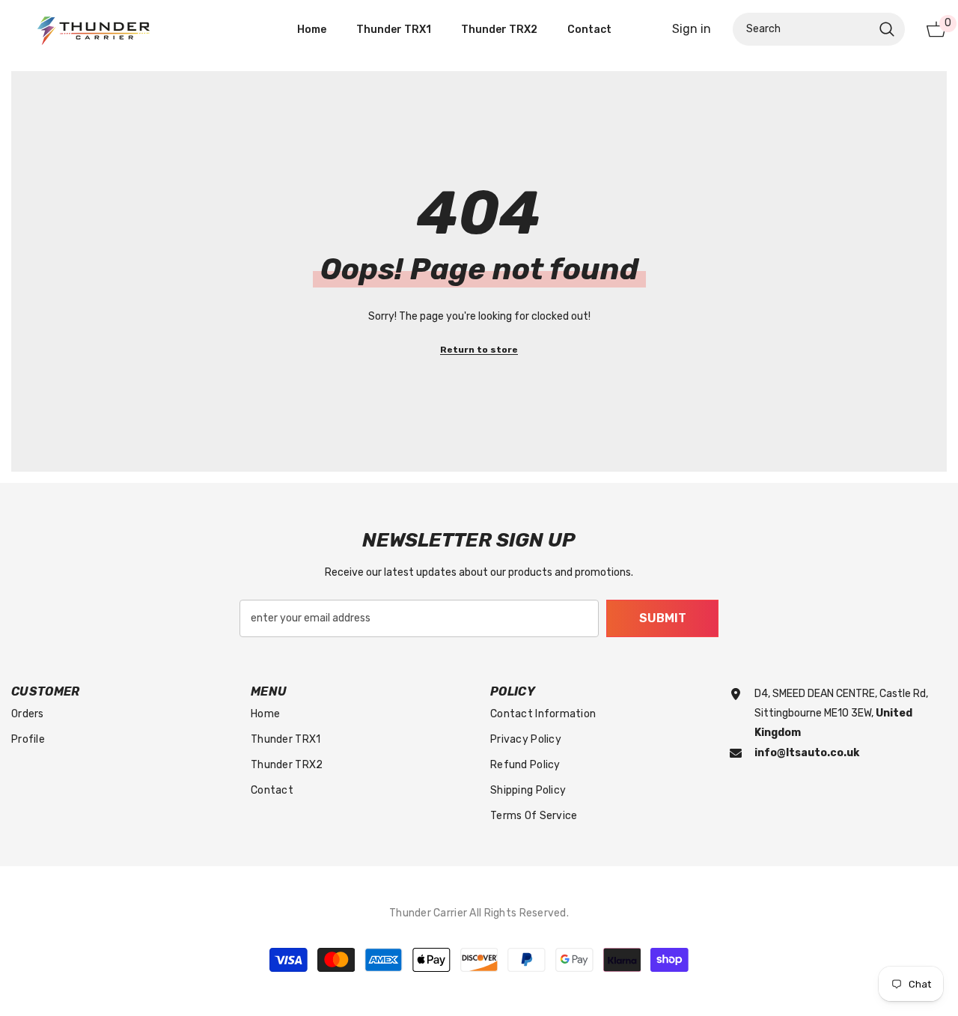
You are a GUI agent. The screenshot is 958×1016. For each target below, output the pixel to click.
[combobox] (802, 29)
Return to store (479, 349)
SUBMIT (662, 618)
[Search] (819, 29)
